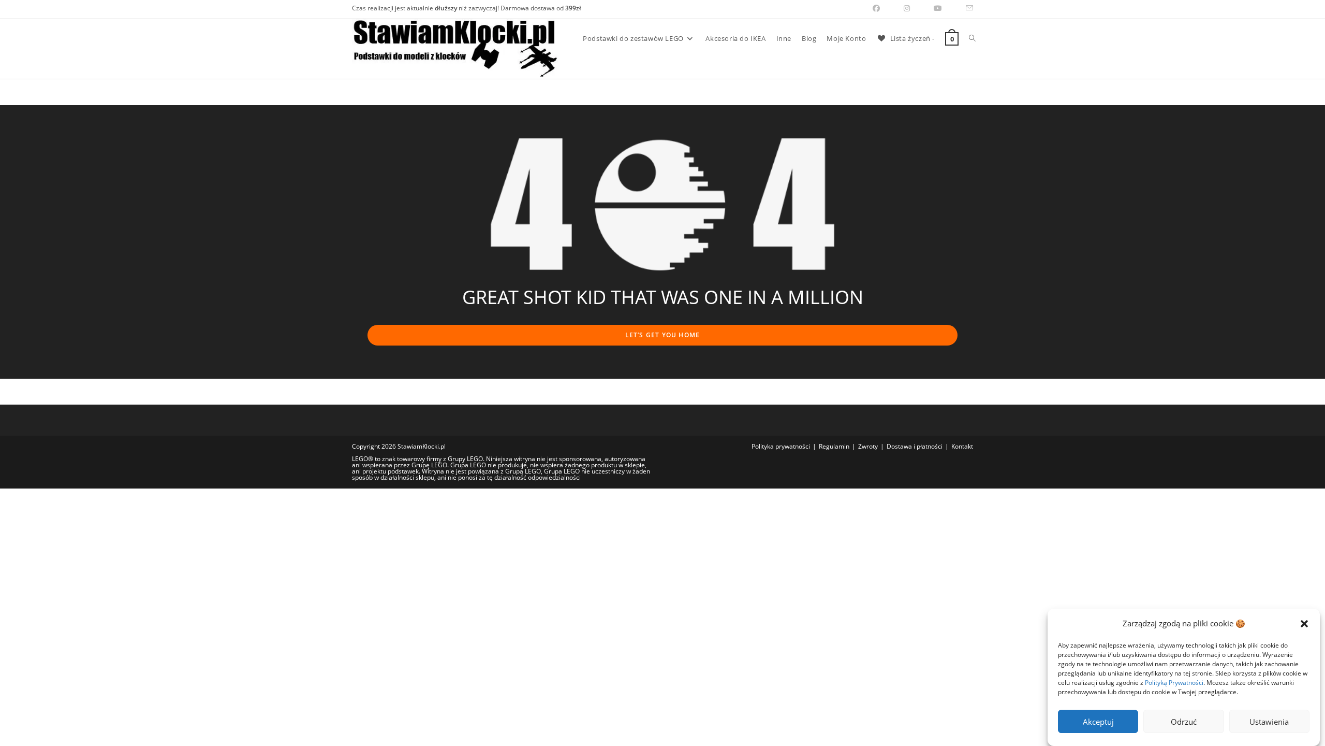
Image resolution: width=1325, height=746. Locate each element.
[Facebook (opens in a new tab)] (876, 8)
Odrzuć (1184, 721)
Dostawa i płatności (915, 446)
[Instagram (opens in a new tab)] (907, 8)
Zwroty (868, 446)
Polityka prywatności (781, 446)
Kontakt (962, 446)
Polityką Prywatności (1174, 682)
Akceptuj (1098, 721)
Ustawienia (1269, 721)
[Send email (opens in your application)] (963, 8)
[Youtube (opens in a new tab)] (938, 8)
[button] (1304, 624)
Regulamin (834, 446)
